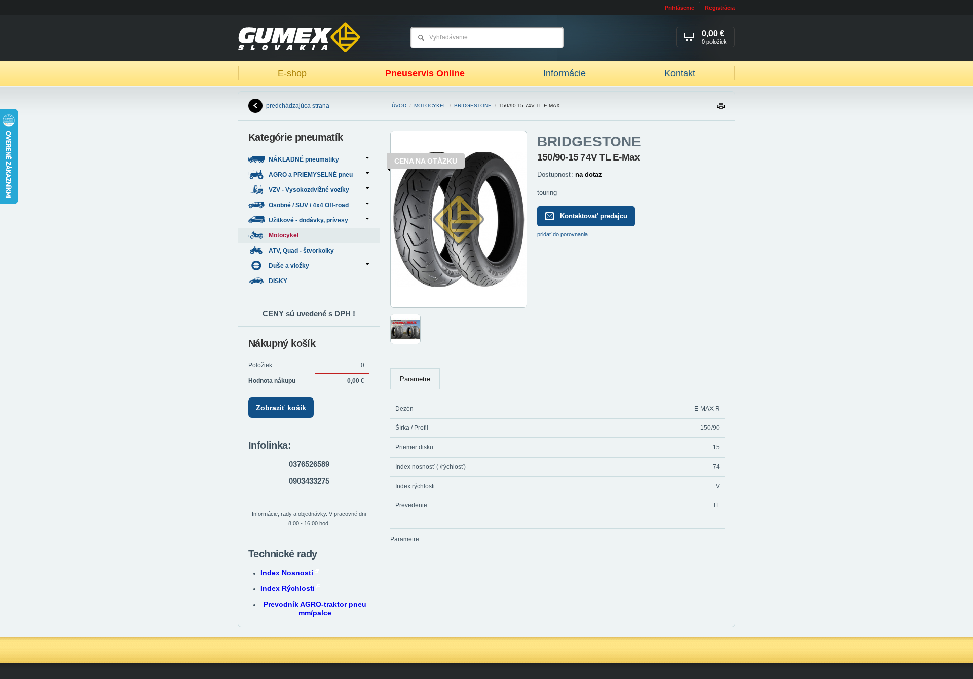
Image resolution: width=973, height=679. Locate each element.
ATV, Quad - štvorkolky (302, 250)
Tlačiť (720, 108)
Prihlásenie (679, 8)
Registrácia (720, 8)
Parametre (415, 379)
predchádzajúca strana (297, 105)
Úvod (399, 105)
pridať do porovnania (562, 234)
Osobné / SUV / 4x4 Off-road (309, 205)
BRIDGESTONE (473, 105)
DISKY (279, 281)
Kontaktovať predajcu (593, 216)
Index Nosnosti (286, 573)
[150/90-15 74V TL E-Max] (458, 305)
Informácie (564, 73)
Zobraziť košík (281, 408)
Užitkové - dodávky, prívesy (308, 220)
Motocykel (430, 105)
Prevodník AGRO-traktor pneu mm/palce (315, 608)
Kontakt (679, 73)
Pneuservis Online (425, 73)
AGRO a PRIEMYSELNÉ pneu (311, 174)
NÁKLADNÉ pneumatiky (304, 159)
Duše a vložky (289, 265)
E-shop (292, 73)
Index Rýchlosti (287, 588)
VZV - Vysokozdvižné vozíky (309, 189)
